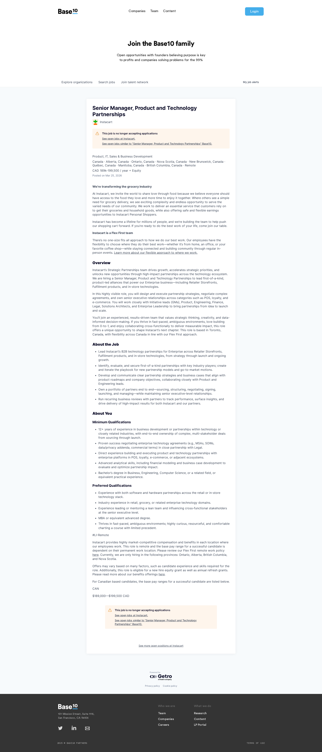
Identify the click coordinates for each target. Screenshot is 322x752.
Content (169, 11)
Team (154, 11)
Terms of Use (256, 743)
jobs (106, 82)
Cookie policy (170, 685)
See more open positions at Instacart (161, 645)
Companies (137, 11)
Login (254, 11)
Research (200, 713)
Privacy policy (152, 685)
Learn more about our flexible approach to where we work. (156, 252)
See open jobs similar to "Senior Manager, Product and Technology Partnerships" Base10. (157, 143)
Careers (163, 724)
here (95, 555)
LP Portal (200, 724)
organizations (76, 82)
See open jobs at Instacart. (118, 138)
